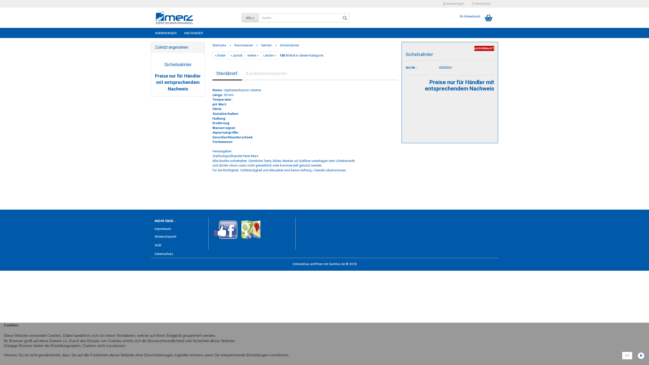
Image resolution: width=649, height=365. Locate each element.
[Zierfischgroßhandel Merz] (194, 18)
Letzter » (269, 55)
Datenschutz (164, 254)
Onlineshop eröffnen (308, 264)
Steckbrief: (227, 73)
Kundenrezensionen (266, 73)
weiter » (253, 55)
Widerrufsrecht (165, 237)
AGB (158, 245)
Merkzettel (483, 4)
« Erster (220, 55)
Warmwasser (166, 33)
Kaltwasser (193, 33)
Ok (627, 355)
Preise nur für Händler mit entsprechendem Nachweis (178, 82)
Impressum (163, 229)
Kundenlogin (455, 4)
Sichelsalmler (178, 64)
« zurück (236, 55)
